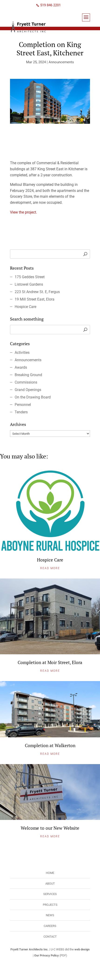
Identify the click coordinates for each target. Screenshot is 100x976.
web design (82, 949)
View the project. (23, 212)
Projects (50, 904)
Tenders (21, 412)
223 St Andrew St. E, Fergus (37, 292)
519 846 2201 (50, 5)
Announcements (61, 62)
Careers (50, 926)
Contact (50, 936)
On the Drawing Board (33, 397)
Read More (50, 568)
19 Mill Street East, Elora (34, 299)
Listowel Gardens (29, 284)
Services (50, 894)
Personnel (23, 404)
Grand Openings (28, 390)
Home (50, 873)
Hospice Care (25, 306)
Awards (21, 367)
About (50, 883)
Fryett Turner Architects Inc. (29, 949)
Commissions (26, 382)
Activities (22, 352)
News (50, 915)
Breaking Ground (28, 375)
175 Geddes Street (30, 277)
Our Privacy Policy (46, 955)
